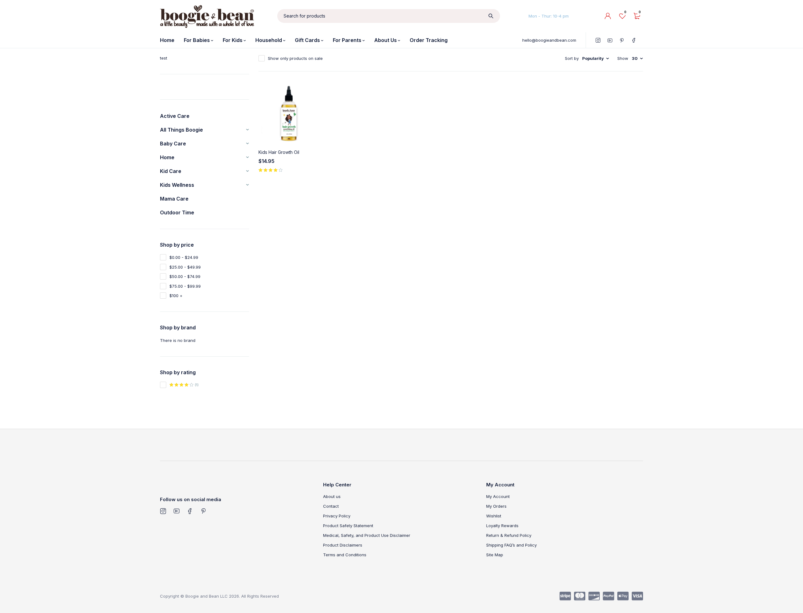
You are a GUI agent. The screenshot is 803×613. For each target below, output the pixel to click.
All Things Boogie (181, 130)
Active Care (174, 116)
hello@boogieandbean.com (549, 40)
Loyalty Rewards (502, 525)
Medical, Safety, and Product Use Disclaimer (366, 535)
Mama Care (174, 199)
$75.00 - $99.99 (185, 286)
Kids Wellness (177, 185)
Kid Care (170, 171)
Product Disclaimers (342, 545)
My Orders (496, 506)
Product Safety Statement (348, 525)
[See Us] (163, 511)
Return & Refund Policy (508, 535)
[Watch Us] (176, 511)
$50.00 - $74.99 (184, 276)
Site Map (494, 554)
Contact (331, 506)
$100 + (176, 295)
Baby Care (173, 143)
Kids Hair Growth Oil (278, 152)
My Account (498, 496)
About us (332, 496)
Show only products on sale (295, 58)
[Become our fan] (190, 511)
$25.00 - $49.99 (185, 267)
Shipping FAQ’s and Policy (511, 545)
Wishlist (493, 515)
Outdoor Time (177, 212)
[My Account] (608, 16)
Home (167, 157)
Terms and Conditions (344, 554)
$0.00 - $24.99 (183, 257)
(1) (196, 385)
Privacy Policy (336, 515)
